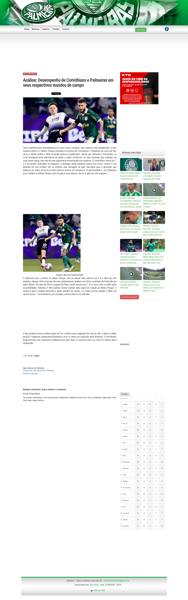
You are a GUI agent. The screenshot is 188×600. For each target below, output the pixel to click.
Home (26, 29)
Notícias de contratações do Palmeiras (38, 370)
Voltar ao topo (99, 590)
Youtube (55, 29)
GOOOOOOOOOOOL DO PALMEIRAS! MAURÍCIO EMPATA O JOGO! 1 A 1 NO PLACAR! (154, 202)
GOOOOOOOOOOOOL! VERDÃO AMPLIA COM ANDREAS (129, 285)
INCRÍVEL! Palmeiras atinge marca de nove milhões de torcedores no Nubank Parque (153, 286)
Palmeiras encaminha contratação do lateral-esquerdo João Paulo (152, 176)
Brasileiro (125, 394)
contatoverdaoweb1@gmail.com (116, 581)
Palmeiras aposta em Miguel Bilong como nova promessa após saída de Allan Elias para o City (153, 258)
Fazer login (141, 30)
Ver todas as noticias (129, 297)
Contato (65, 29)
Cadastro (46, 29)
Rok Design (94, 585)
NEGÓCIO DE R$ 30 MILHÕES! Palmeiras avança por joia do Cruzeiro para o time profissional (154, 230)
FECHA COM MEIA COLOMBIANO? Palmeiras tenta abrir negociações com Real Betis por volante (131, 202)
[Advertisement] (122, 8)
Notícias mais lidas (30, 373)
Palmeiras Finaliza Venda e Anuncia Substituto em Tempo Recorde (130, 176)
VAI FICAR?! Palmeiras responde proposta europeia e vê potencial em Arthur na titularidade (131, 258)
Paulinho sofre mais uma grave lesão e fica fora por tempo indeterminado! (130, 229)
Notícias (35, 29)
